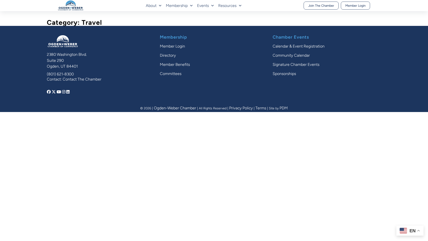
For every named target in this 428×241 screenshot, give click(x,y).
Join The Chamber (321, 6)
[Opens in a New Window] (49, 91)
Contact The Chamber (82, 79)
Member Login (355, 6)
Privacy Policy (241, 108)
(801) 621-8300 (60, 74)
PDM (284, 108)
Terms (260, 108)
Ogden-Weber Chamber (175, 108)
